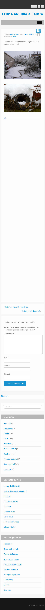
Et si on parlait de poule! (30, 311)
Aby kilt (6, 585)
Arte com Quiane (10, 527)
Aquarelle (7, 423)
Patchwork (8, 443)
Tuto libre (7, 506)
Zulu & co (7, 590)
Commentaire (9, 333)
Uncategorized (9, 464)
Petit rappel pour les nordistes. (16, 307)
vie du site (7, 469)
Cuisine (6, 433)
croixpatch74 (8, 544)
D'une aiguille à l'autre (22, 14)
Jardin (14, 37)
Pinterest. (4, 396)
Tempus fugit (8, 579)
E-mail (7, 365)
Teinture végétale (10, 459)
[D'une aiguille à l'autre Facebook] (35, 6)
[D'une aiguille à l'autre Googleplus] (32, 6)
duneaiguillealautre (30, 34)
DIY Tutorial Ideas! (11, 501)
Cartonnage (8, 428)
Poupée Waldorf (10, 449)
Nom (6, 357)
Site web (7, 374)
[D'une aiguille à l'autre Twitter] (42, 6)
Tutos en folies (9, 511)
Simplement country (11, 559)
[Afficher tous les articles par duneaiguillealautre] (38, 34)
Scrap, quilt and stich (11, 549)
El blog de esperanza (12, 574)
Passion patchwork (11, 569)
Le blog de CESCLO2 (12, 486)
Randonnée (8, 454)
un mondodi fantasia (11, 522)
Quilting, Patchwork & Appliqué (15, 491)
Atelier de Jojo (9, 517)
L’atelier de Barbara (11, 554)
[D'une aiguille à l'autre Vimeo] (39, 6)
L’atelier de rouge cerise (13, 564)
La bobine (7, 496)
